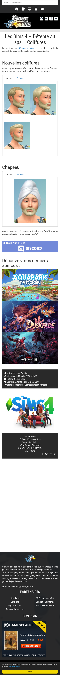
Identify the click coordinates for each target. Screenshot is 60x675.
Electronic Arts (33, 439)
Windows (36, 445)
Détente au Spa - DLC (24, 382)
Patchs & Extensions (16, 379)
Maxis (33, 436)
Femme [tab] (20, 78)
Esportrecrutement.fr (45, 605)
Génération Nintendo (45, 602)
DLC (37, 382)
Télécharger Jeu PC (45, 598)
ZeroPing (15, 602)
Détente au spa (26, 48)
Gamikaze (15, 598)
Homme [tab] (8, 78)
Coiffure (10, 382)
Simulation (33, 442)
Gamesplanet (31, 385)
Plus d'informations (15, 666)
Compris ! (30, 671)
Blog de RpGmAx (15, 605)
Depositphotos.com (15, 609)
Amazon (43, 385)
